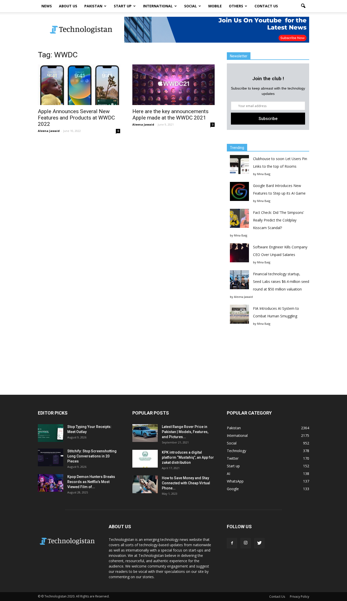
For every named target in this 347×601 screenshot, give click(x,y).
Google (233, 488)
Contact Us (266, 6)
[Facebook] (232, 543)
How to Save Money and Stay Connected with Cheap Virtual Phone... (186, 483)
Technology (236, 450)
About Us (68, 6)
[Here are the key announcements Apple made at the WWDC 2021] (173, 84)
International (158, 6)
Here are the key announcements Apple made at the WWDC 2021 (170, 114)
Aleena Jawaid (49, 131)
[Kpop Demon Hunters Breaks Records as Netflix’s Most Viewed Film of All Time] (50, 483)
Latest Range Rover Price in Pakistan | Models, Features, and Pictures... (185, 432)
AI (228, 473)
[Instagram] (246, 543)
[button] (303, 6)
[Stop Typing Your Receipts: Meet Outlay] (50, 433)
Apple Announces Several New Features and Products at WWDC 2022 (76, 117)
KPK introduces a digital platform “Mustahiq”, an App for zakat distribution (188, 457)
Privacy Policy (299, 596)
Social (190, 6)
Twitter (233, 458)
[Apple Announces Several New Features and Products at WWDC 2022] (79, 84)
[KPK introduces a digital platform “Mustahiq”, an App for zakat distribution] (145, 459)
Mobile (215, 6)
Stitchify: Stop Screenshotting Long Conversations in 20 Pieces (92, 456)
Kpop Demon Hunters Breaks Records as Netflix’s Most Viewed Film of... (91, 482)
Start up (123, 6)
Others (236, 6)
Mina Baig (263, 174)
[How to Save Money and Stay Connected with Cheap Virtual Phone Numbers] (145, 484)
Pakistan (93, 6)
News (46, 6)
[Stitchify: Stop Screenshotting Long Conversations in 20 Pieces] (50, 457)
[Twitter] (259, 543)
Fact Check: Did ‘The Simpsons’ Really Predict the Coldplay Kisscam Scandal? (278, 220)
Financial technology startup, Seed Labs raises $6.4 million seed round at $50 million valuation (281, 281)
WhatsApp (235, 481)
